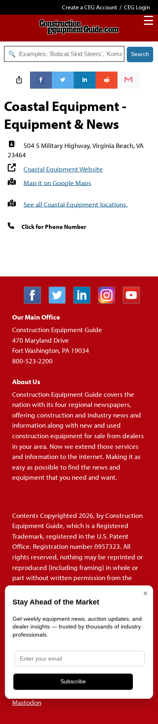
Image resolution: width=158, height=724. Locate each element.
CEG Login (137, 7)
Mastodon (26, 702)
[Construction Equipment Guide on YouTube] (134, 301)
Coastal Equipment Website (63, 169)
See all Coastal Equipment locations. (75, 204)
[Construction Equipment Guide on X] (60, 301)
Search (140, 54)
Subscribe (73, 681)
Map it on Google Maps (57, 182)
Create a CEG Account (89, 7)
